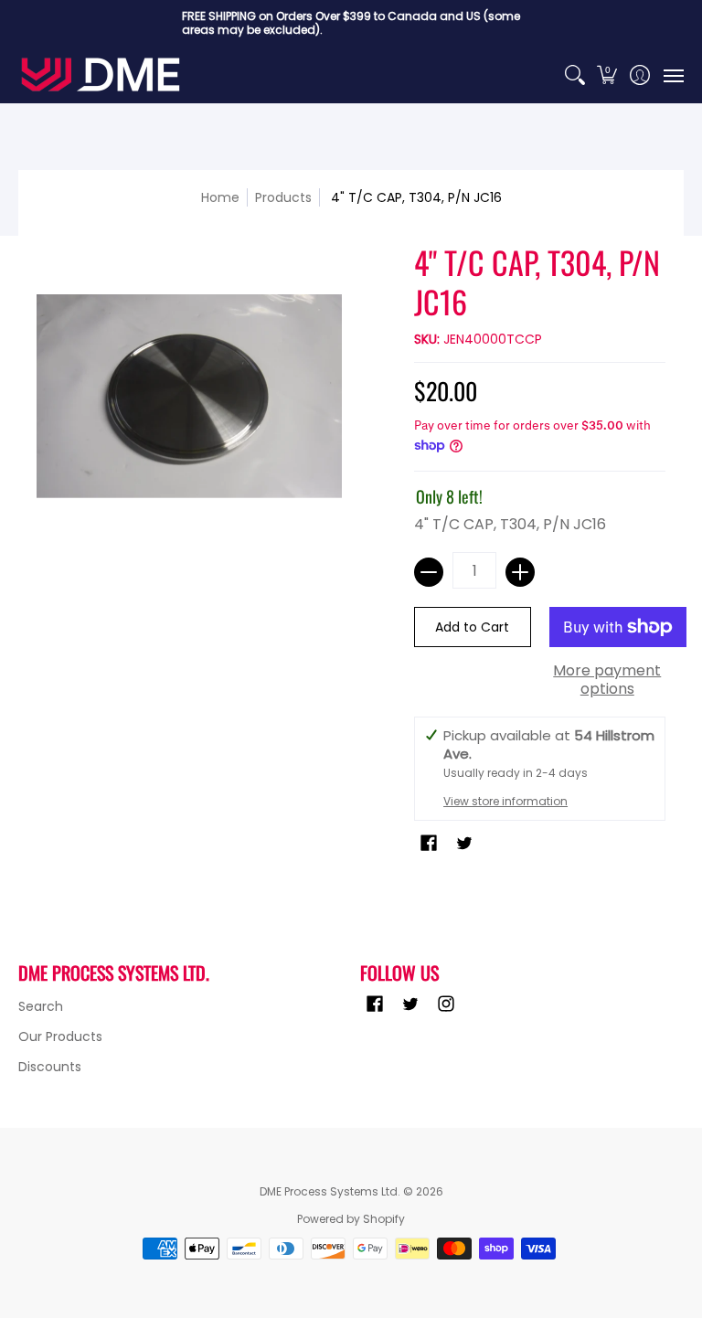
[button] (607, 74)
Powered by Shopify (351, 1219)
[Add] (520, 572)
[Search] (574, 74)
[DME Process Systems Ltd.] (100, 74)
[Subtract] (428, 572)
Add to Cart (472, 627)
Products (283, 197)
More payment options (607, 680)
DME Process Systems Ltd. (330, 1191)
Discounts (49, 1067)
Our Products (60, 1036)
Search (40, 1006)
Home (220, 197)
